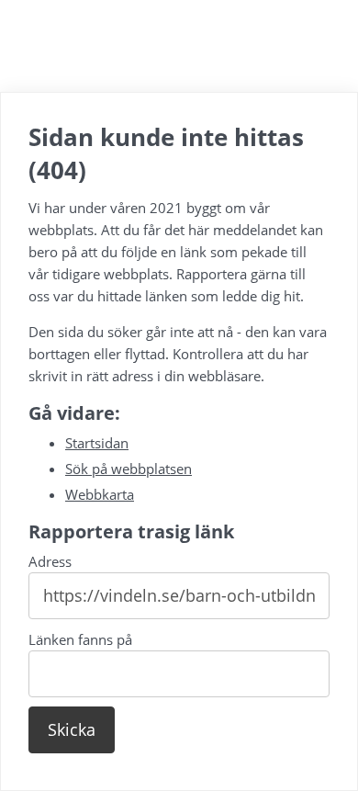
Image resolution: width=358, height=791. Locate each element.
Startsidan (97, 443)
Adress (50, 561)
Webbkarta (99, 494)
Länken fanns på (80, 639)
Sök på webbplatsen (128, 468)
